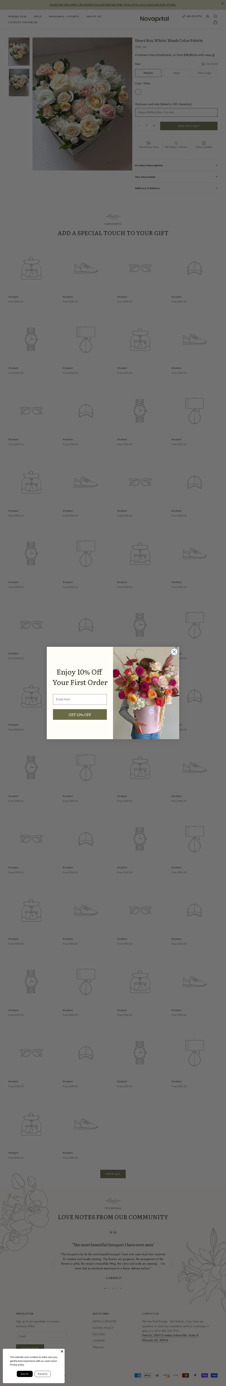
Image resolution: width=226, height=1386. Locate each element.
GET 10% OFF (80, 714)
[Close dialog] (174, 651)
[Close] (62, 1351)
